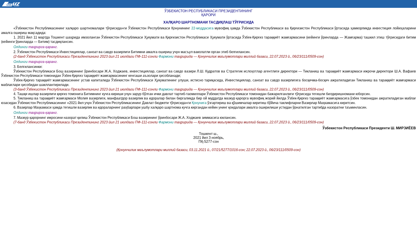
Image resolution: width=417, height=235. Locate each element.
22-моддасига (202, 28)
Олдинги (20, 47)
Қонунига (199, 103)
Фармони (166, 56)
